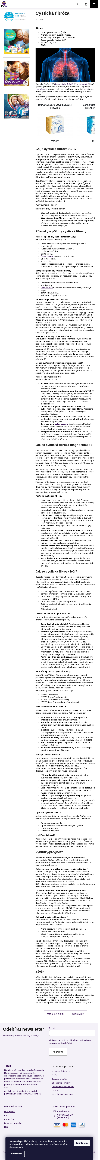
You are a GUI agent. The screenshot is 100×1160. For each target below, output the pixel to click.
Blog (6, 1127)
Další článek (78, 1014)
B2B (5, 1115)
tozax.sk (7, 1087)
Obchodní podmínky (61, 1083)
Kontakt (55, 1090)
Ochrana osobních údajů (63, 1086)
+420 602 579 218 (65, 1115)
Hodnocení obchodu (61, 1071)
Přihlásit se (58, 1052)
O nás (54, 1075)
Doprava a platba (59, 1079)
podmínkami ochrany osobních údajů (70, 1042)
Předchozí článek (55, 1014)
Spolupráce (9, 1111)
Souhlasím (82, 1143)
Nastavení (17, 1153)
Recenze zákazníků (12, 1123)
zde (21, 1147)
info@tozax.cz (63, 1111)
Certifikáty (9, 1119)
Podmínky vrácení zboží (62, 1094)
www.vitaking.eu (33, 1094)
